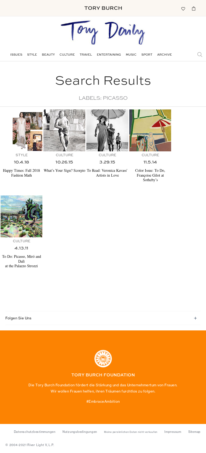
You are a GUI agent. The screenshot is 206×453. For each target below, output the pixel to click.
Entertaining (109, 54)
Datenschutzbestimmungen (35, 432)
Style (32, 54)
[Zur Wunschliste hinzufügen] (183, 8)
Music (131, 54)
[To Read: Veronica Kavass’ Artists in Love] (107, 130)
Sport (146, 54)
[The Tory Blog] (103, 33)
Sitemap (194, 432)
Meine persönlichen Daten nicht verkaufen (130, 432)
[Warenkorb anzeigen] (193, 8)
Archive (164, 54)
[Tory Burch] (103, 8)
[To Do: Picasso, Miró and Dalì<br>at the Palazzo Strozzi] (21, 216)
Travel (86, 54)
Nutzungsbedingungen (79, 432)
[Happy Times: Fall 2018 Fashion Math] (21, 130)
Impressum (172, 432)
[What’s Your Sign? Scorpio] (64, 130)
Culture (67, 54)
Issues (16, 54)
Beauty (48, 54)
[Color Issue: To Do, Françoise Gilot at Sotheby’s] (150, 130)
